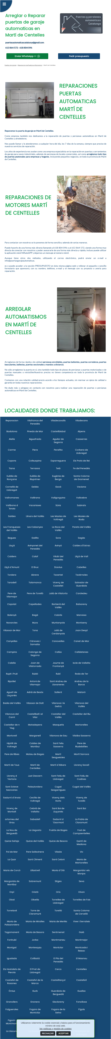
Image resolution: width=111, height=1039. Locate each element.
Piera (35, 449)
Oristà (35, 892)
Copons (11, 460)
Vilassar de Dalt (35, 703)
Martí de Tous (11, 764)
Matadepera (35, 724)
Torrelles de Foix (81, 899)
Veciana (81, 486)
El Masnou (81, 958)
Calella (12, 662)
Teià (58, 468)
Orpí (11, 892)
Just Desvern (35, 775)
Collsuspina (35, 460)
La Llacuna (12, 1031)
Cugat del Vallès (81, 786)
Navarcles (11, 622)
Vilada (58, 851)
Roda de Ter (81, 673)
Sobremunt (35, 881)
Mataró (81, 692)
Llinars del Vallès (35, 516)
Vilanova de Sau (58, 735)
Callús (58, 652)
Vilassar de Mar (11, 630)
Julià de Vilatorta (58, 593)
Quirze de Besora (58, 841)
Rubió (35, 673)
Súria (58, 505)
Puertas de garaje (10, 65)
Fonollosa (81, 1001)
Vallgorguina (58, 497)
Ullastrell (35, 870)
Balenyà (11, 615)
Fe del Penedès (81, 468)
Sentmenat (58, 932)
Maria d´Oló (58, 870)
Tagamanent (12, 932)
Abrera (35, 574)
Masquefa (58, 724)
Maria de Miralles (35, 921)
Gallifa (35, 537)
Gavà (58, 486)
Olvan (81, 892)
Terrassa (35, 468)
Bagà (35, 615)
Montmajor (81, 939)
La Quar (12, 859)
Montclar (58, 947)
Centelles (81, 969)
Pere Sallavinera (35, 851)
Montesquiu (35, 947)
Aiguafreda (35, 439)
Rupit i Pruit (12, 673)
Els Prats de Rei (81, 460)
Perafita (58, 449)
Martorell (12, 735)
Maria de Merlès (58, 921)
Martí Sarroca (81, 754)
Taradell (11, 582)
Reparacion (12, 420)
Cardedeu (81, 593)
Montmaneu (58, 939)
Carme (12, 449)
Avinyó (58, 545)
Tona (35, 630)
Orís (58, 892)
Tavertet (58, 574)
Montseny (81, 622)
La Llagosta (35, 830)
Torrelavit (12, 910)
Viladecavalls (58, 420)
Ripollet (12, 681)
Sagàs (81, 537)
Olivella (35, 899)
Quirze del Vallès (35, 841)
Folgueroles (11, 1009)
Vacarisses (35, 505)
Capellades (35, 604)
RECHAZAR (48, 1033)
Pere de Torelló (35, 593)
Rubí (58, 673)
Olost (12, 899)
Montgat (12, 947)
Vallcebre (81, 497)
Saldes (12, 516)
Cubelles (81, 567)
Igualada (12, 958)
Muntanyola (58, 622)
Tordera (11, 574)
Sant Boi (81, 808)
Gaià (81, 932)
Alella (12, 439)
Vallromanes (12, 497)
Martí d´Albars (58, 764)
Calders (11, 556)
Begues (12, 537)
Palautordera (35, 786)
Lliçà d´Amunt (11, 567)
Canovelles (58, 641)
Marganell (35, 735)
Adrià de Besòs (35, 692)
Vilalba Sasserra (82, 735)
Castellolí (81, 980)
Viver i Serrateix (81, 921)
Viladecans (81, 420)
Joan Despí (81, 630)
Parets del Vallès (81, 526)
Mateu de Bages (35, 754)
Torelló (58, 910)
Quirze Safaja (12, 841)
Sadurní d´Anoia (12, 797)
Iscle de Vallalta (81, 662)
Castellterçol (58, 980)
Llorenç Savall (81, 764)
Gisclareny (58, 1001)
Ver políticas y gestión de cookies (55, 1028)
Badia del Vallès (12, 703)
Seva (81, 881)
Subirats (81, 505)
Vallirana (35, 497)
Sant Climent (35, 859)
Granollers (12, 1001)
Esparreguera (58, 460)
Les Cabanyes (35, 526)
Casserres (81, 439)
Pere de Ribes (11, 754)
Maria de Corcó (11, 870)
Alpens (81, 431)
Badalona (11, 431)
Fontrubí (11, 939)
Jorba (35, 939)
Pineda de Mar (35, 431)
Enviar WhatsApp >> (25, 56)
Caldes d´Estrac (81, 545)
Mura (35, 622)
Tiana (12, 468)
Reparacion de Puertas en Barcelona (30, 65)
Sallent (58, 692)
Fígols (81, 1009)
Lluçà (12, 545)
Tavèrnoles (81, 574)
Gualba (81, 990)
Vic (81, 851)
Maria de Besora (35, 932)
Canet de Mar (81, 641)
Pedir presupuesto (79, 56)
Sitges (58, 881)
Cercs (58, 969)
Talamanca (35, 582)
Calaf (35, 556)
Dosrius (58, 567)
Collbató (35, 958)
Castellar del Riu (81, 713)
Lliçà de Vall (81, 556)
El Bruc (35, 567)
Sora (58, 537)
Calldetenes (81, 652)
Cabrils (58, 615)
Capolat (11, 604)
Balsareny (81, 604)
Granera (35, 1001)
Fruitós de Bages (58, 830)
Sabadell (35, 819)
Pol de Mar (12, 851)
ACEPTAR (63, 1033)
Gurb (35, 990)
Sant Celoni (58, 859)
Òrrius (12, 990)
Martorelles (81, 724)
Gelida (35, 486)
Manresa (81, 615)
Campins (12, 652)
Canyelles (11, 641)
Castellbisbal (58, 431)
